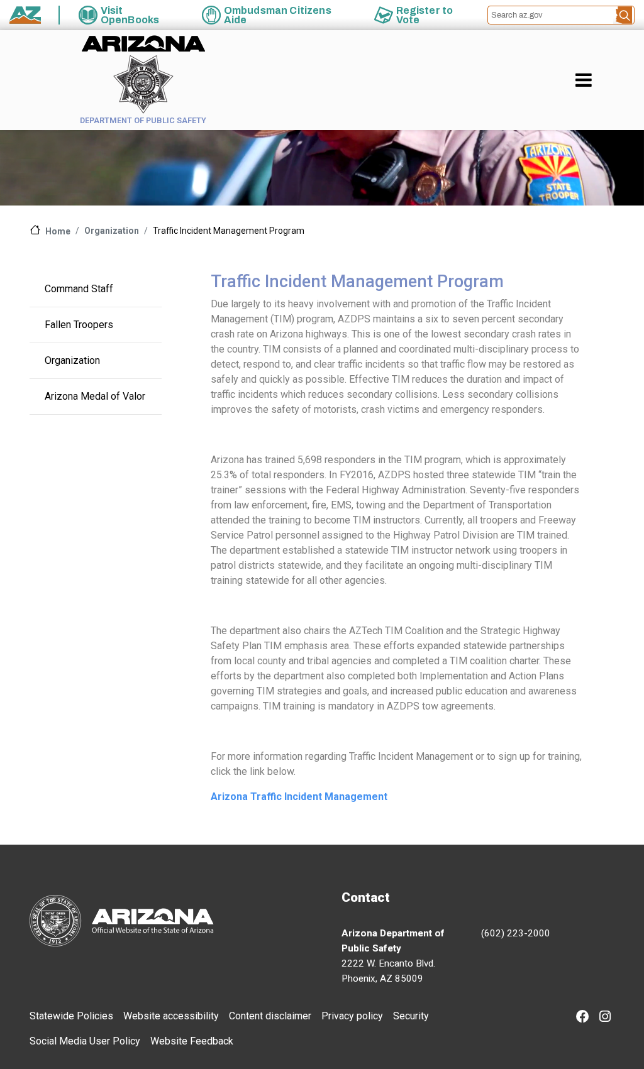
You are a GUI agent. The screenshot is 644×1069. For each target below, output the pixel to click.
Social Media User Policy (85, 1041)
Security (411, 1016)
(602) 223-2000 (515, 933)
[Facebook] (582, 1018)
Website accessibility (171, 1016)
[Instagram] (605, 1018)
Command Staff (79, 289)
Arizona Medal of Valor (95, 396)
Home (57, 231)
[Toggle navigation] (605, 79)
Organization (111, 231)
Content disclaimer (270, 1016)
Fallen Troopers (79, 325)
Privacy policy (352, 1016)
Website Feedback (191, 1041)
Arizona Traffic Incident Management (299, 797)
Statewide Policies (71, 1016)
